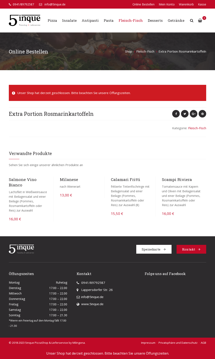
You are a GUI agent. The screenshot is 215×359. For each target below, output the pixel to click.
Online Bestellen (143, 4)
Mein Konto (167, 4)
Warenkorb (186, 4)
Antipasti (90, 20)
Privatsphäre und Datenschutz (178, 343)
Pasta (109, 20)
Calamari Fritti (125, 179)
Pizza (52, 20)
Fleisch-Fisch (131, 20)
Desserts (155, 20)
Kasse (202, 4)
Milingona (78, 343)
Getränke (176, 20)
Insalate (69, 20)
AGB (203, 343)
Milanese (69, 179)
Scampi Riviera (177, 179)
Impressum (148, 343)
